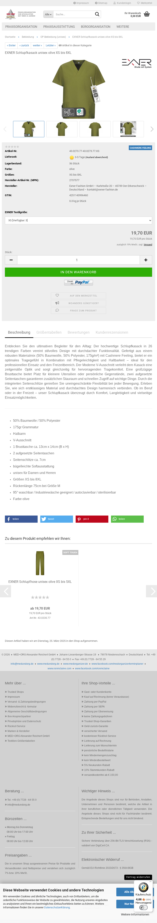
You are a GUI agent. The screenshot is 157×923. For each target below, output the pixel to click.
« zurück (24, 45)
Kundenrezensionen (112, 332)
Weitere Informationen (135, 914)
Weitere (123, 27)
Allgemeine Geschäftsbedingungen (27, 711)
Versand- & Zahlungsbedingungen (27, 701)
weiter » (37, 45)
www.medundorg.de (48, 663)
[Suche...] (97, 14)
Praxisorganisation (21, 27)
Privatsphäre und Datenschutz (24, 721)
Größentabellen (49, 332)
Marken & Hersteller (19, 731)
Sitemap (102, 3)
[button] (11, 260)
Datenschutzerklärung (57, 907)
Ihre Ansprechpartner (19, 716)
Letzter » (51, 45)
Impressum (82, 3)
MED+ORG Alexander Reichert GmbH (29, 736)
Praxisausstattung (59, 27)
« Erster (11, 45)
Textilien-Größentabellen (21, 740)
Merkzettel (146, 3)
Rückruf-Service (16, 726)
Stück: (8, 252)
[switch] (143, 907)
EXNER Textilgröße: (16, 212)
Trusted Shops (16, 692)
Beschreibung (19, 332)
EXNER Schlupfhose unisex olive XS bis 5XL (40, 582)
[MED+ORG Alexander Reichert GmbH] (21, 14)
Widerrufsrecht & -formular (22, 706)
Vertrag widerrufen (138, 877)
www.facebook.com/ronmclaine (92, 668)
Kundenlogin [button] (123, 3)
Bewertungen (79, 332)
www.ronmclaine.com (59, 668)
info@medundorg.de (22, 663)
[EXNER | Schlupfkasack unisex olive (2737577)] (78, 89)
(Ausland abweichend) (96, 157)
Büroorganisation (95, 27)
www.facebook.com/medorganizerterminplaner (117, 663)
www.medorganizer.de (75, 663)
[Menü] (150, 882)
